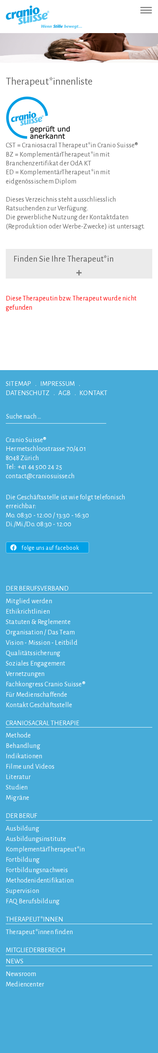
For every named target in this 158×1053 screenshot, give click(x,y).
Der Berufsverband (37, 588)
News (14, 961)
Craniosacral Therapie (42, 723)
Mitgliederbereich (36, 950)
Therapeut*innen (34, 919)
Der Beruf (21, 816)
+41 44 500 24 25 (40, 467)
